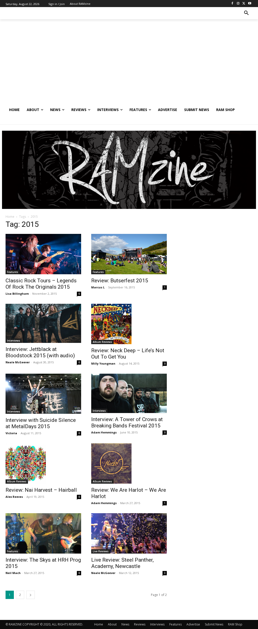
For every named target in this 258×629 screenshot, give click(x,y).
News (125, 624)
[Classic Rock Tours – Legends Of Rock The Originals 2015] (43, 254)
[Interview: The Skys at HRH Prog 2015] (43, 533)
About (112, 624)
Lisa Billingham (17, 293)
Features (12, 272)
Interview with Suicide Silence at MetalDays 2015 (41, 423)
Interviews (13, 340)
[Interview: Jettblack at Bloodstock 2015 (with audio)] (43, 323)
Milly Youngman (103, 363)
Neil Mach (13, 573)
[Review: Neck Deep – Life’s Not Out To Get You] (129, 324)
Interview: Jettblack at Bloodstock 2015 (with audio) (40, 352)
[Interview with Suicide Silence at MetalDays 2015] (43, 394)
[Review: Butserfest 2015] (129, 254)
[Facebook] (232, 4)
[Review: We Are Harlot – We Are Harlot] (129, 463)
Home (10, 216)
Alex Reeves (14, 497)
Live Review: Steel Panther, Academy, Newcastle (122, 563)
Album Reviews (102, 342)
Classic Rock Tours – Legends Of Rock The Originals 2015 (41, 284)
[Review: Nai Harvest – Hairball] (43, 463)
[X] (244, 4)
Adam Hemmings (104, 432)
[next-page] (30, 595)
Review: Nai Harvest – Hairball (41, 490)
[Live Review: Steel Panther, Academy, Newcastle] (129, 533)
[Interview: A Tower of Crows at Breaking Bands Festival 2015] (129, 393)
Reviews (139, 624)
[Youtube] (249, 4)
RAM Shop (235, 624)
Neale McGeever (18, 362)
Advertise (193, 624)
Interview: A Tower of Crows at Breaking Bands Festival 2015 (127, 422)
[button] (246, 13)
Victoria (11, 433)
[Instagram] (238, 4)
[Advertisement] (129, 66)
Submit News (214, 624)
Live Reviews (101, 551)
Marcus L (98, 287)
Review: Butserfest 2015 (119, 281)
